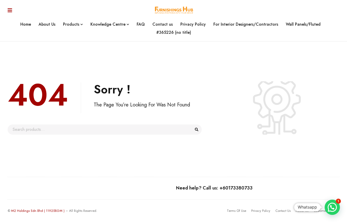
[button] (332, 207)
